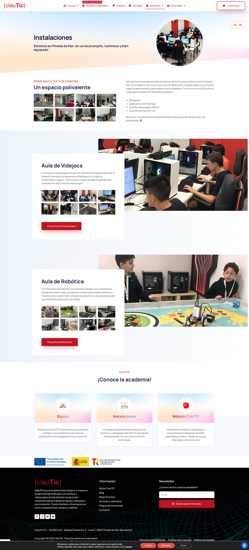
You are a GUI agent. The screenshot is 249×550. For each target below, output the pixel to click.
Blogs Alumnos (107, 497)
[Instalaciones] (124, 405)
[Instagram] (42, 516)
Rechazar (166, 545)
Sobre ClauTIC (107, 488)
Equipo (63, 416)
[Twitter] (47, 516)
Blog (101, 492)
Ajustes (183, 545)
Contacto (104, 510)
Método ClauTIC (186, 416)
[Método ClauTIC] (186, 405)
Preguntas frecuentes (111, 505)
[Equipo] (63, 405)
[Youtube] (53, 516)
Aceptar (148, 545)
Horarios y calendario (110, 501)
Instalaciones (124, 416)
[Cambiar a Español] (240, 25)
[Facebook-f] (37, 516)
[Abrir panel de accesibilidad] (244, 545)
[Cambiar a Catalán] (235, 25)
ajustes (128, 547)
